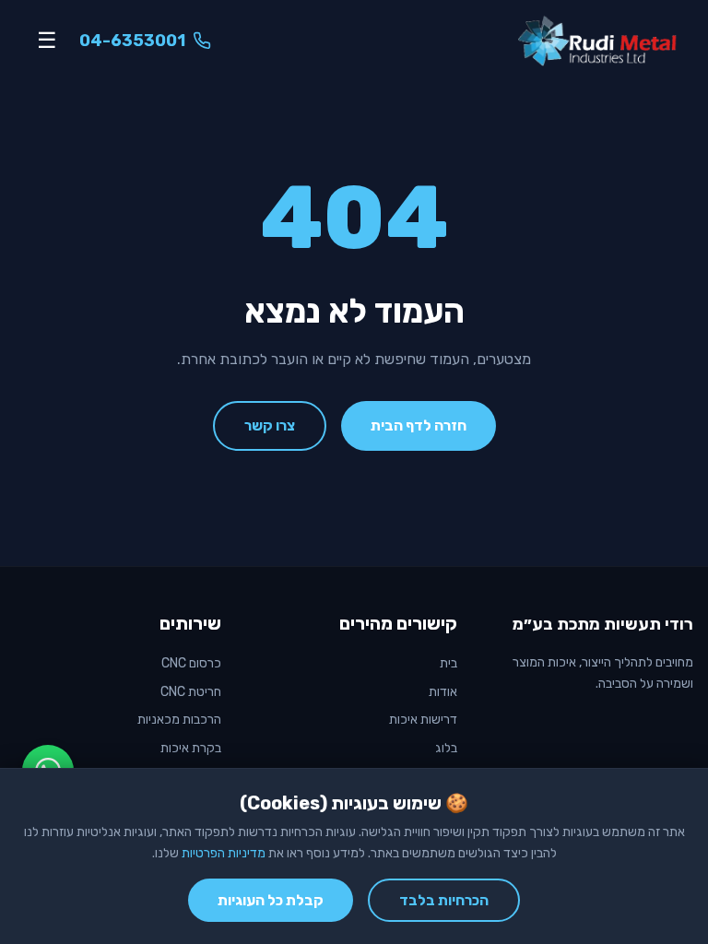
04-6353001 (132, 40)
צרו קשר (269, 425)
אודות (443, 692)
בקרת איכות (190, 748)
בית (448, 663)
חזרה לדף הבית (418, 425)
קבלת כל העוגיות (271, 900)
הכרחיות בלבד (444, 900)
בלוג (446, 748)
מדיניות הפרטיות (224, 853)
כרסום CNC (191, 663)
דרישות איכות (423, 719)
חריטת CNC (190, 692)
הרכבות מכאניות (179, 719)
